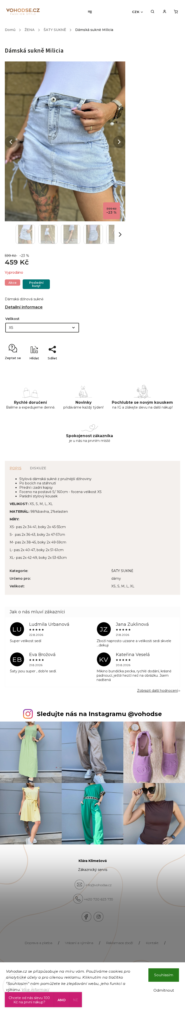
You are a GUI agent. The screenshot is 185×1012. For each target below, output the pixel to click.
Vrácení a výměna (79, 943)
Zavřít (164, 366)
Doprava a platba (38, 943)
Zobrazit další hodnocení (157, 690)
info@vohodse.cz (99, 885)
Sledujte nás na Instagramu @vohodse (99, 713)
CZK (135, 12)
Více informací (35, 989)
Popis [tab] (15, 468)
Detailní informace (24, 307)
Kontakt (152, 943)
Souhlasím (163, 975)
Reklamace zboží (119, 943)
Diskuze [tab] (38, 468)
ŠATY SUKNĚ (122, 571)
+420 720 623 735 (98, 899)
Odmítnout (163, 990)
